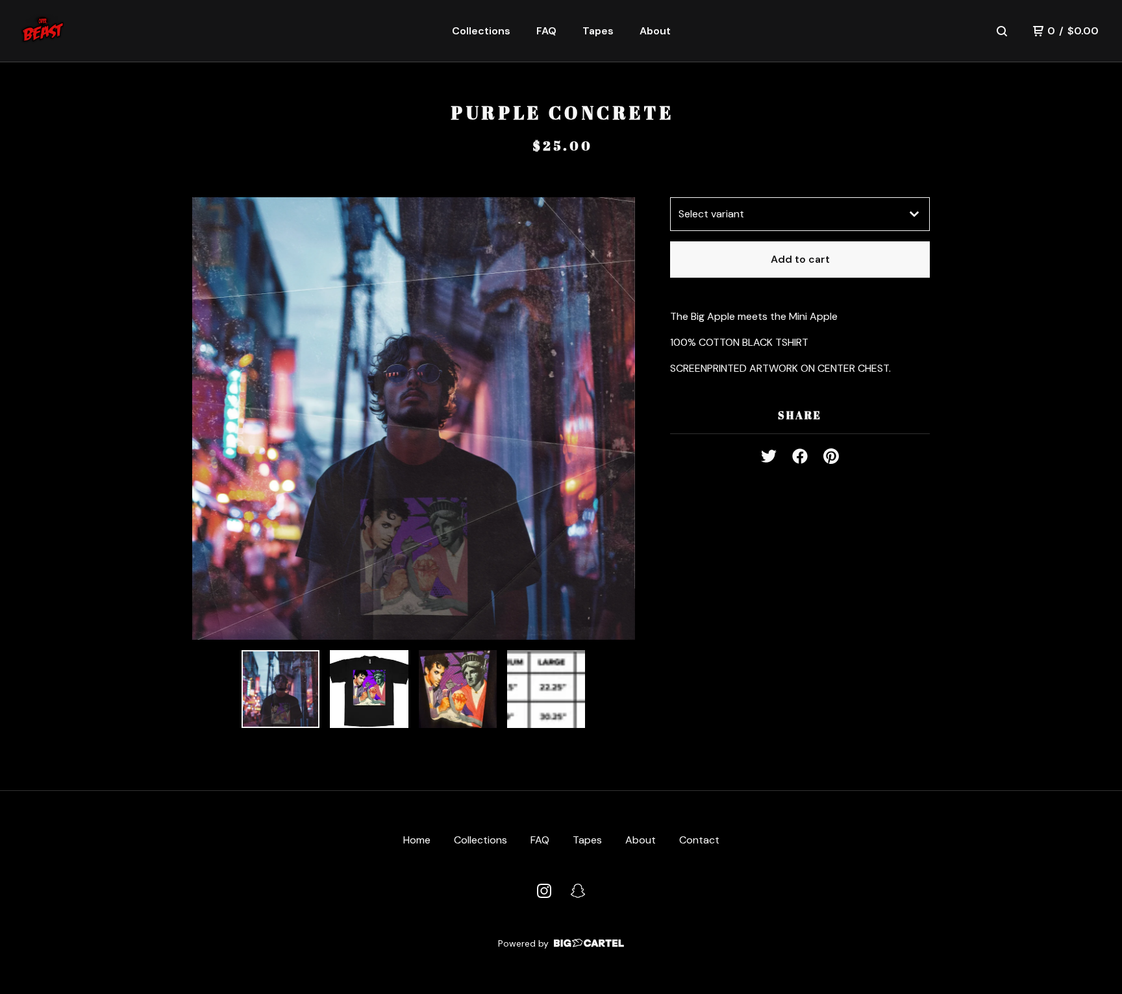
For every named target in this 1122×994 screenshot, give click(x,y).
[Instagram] (544, 891)
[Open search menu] (1002, 31)
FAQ (546, 31)
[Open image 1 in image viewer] (413, 418)
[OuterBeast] (42, 31)
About (655, 31)
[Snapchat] (578, 891)
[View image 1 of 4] (280, 689)
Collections (481, 31)
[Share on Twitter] (769, 452)
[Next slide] (616, 418)
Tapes (598, 31)
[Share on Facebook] (800, 452)
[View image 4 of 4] (546, 689)
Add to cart (800, 259)
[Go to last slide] (210, 418)
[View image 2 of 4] (369, 689)
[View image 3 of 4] (458, 689)
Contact (699, 840)
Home (416, 840)
